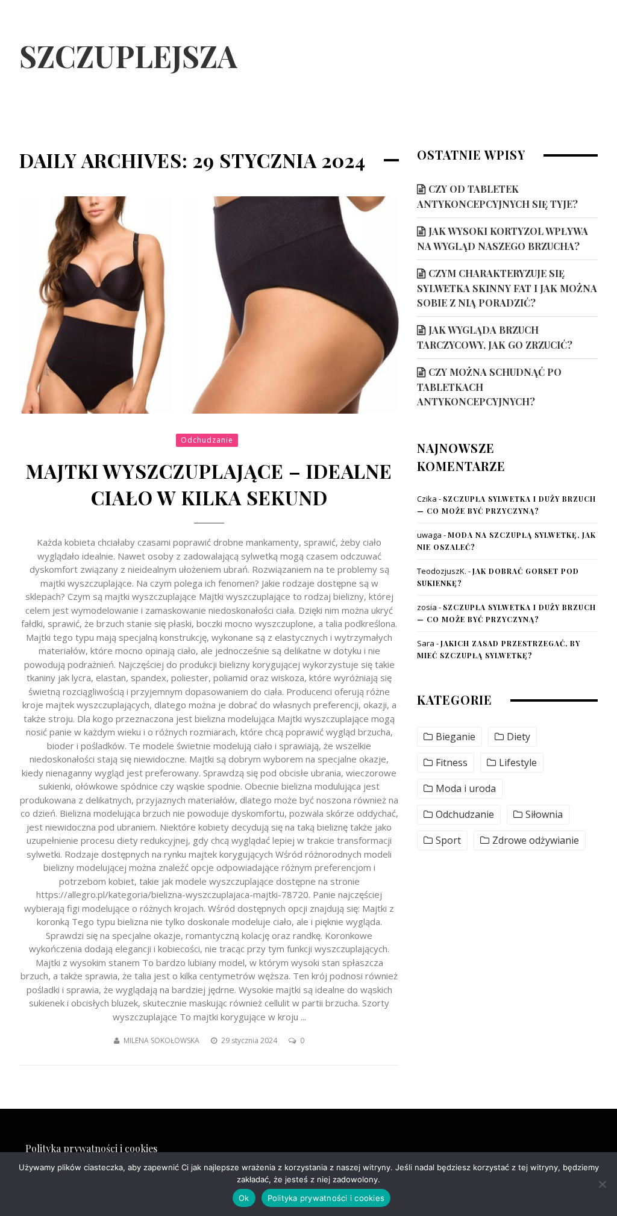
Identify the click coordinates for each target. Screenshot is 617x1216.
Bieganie (455, 737)
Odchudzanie (207, 440)
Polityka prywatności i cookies (91, 1148)
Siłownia (544, 814)
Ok (244, 1198)
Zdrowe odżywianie (535, 840)
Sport (448, 840)
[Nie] (602, 1184)
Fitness (452, 762)
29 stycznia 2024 (250, 1040)
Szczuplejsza (128, 56)
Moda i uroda (466, 788)
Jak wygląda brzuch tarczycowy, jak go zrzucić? (494, 337)
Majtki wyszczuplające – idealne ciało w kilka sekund (209, 484)
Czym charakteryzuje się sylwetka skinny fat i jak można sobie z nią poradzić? (507, 288)
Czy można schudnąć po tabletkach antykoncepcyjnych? (489, 387)
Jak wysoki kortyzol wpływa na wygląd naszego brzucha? (502, 238)
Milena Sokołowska (161, 1040)
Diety (518, 737)
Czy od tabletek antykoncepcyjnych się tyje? (497, 196)
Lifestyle (518, 762)
